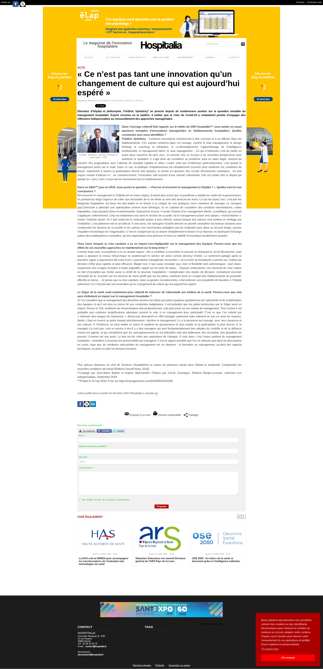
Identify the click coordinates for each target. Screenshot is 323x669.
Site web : (83, 457)
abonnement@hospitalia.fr (91, 654)
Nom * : (82, 435)
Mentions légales (142, 665)
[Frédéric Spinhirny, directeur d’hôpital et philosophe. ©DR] (98, 126)
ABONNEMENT (185, 57)
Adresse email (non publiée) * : (94, 446)
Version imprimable (169, 415)
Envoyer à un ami (139, 415)
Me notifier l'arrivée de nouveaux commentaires (106, 499)
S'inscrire (300, 2)
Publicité (160, 665)
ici (156, 393)
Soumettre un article (179, 665)
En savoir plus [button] (270, 648)
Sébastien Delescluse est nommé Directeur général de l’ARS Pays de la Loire (160, 560)
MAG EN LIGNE (161, 57)
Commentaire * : (87, 468)
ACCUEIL (88, 57)
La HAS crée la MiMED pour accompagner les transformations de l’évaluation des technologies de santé (103, 561)
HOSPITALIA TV (137, 57)
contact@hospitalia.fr (96, 646)
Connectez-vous (314, 2)
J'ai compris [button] (288, 657)
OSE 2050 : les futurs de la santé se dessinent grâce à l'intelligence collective (216, 560)
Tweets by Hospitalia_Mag (211, 624)
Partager (193, 415)
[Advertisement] (161, 578)
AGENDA (209, 57)
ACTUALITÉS (113, 57)
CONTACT (234, 57)
